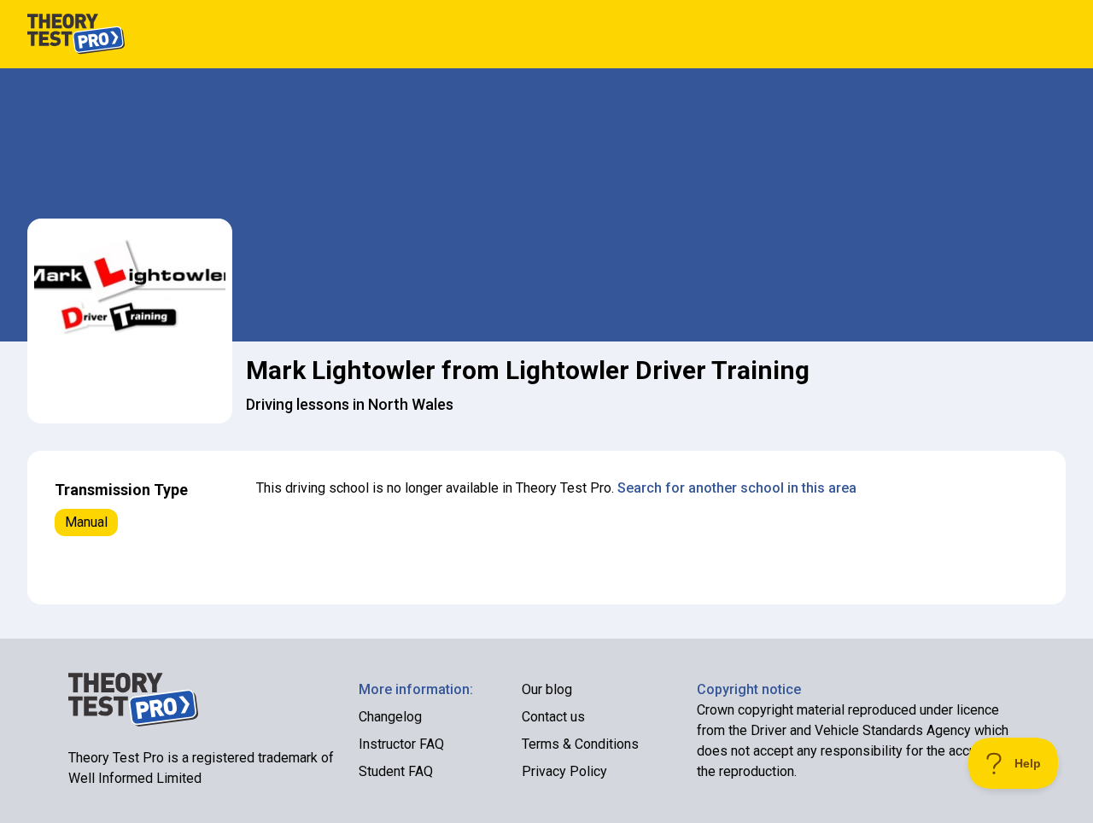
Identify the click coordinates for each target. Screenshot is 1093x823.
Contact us (553, 717)
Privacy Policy (564, 771)
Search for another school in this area (736, 488)
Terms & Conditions (580, 744)
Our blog (547, 689)
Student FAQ (396, 771)
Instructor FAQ (401, 744)
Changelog (390, 717)
